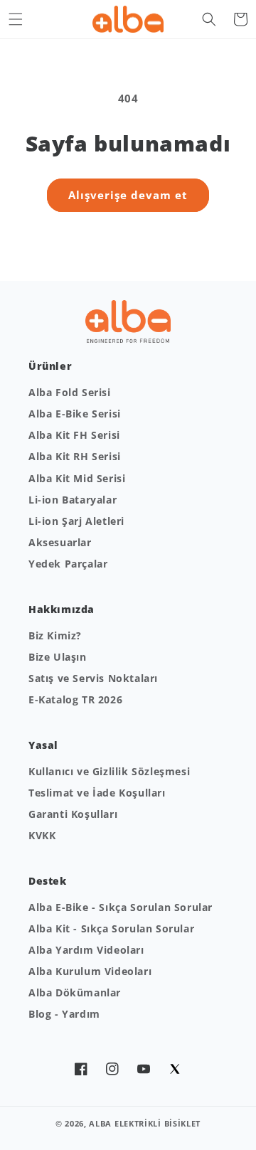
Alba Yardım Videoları (86, 950)
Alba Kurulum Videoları (89, 971)
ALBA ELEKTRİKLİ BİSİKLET (145, 1123)
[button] (15, 19)
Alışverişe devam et (128, 195)
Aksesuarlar (60, 542)
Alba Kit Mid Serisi (76, 478)
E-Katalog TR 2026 (75, 699)
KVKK (41, 835)
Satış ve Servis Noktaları (93, 678)
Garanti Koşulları (72, 814)
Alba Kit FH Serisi (74, 435)
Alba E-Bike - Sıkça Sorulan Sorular (120, 907)
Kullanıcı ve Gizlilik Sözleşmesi (109, 771)
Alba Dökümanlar (74, 992)
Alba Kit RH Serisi (74, 456)
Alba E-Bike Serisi (74, 413)
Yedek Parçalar (67, 563)
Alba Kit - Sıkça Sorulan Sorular (111, 928)
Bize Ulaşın (57, 657)
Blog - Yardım (64, 1014)
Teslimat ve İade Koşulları (97, 792)
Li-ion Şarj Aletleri (76, 521)
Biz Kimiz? (55, 635)
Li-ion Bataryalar (72, 499)
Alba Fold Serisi (69, 392)
